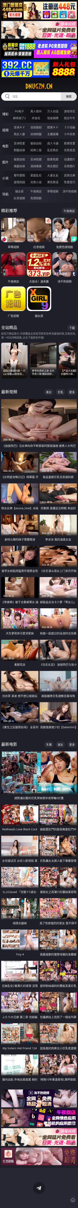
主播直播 (52, 134)
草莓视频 (52, 191)
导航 (5, 194)
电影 (5, 146)
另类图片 (69, 166)
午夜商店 (36, 191)
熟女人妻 (19, 134)
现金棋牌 (52, 118)
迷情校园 (19, 182)
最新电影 (9, 744)
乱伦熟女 (52, 150)
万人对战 (52, 111)
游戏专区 (69, 111)
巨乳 (60, 392)
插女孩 (19, 191)
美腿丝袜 (19, 166)
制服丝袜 (19, 150)
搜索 (69, 96)
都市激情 (19, 175)
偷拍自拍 (36, 143)
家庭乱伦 (36, 175)
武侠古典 (69, 175)
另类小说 (36, 182)
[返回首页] (73, 1200)
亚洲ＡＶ (19, 127)
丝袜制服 (36, 134)
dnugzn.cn (39, 86)
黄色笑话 (52, 182)
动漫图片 (69, 159)
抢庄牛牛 (69, 118)
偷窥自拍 (19, 159)
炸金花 (36, 118)
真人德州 (36, 111)
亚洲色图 (36, 159)
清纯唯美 (36, 166)
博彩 (5, 114)
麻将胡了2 (19, 118)
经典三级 (36, 150)
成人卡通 (52, 143)
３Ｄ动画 (69, 127)
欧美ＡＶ (52, 127)
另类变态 (69, 150)
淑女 (60, 744)
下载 (72, 328)
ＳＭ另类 (69, 134)
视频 (5, 130)
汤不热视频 (70, 191)
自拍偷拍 (36, 127)
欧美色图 (52, 159)
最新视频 (9, 392)
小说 (5, 178)
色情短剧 (36, 198)
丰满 (49, 744)
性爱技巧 (69, 182)
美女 (49, 392)
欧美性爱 (69, 143)
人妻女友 (52, 175)
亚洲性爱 (19, 143)
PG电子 (19, 111)
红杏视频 (19, 198)
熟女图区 (52, 166)
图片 (5, 162)
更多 (72, 392)
